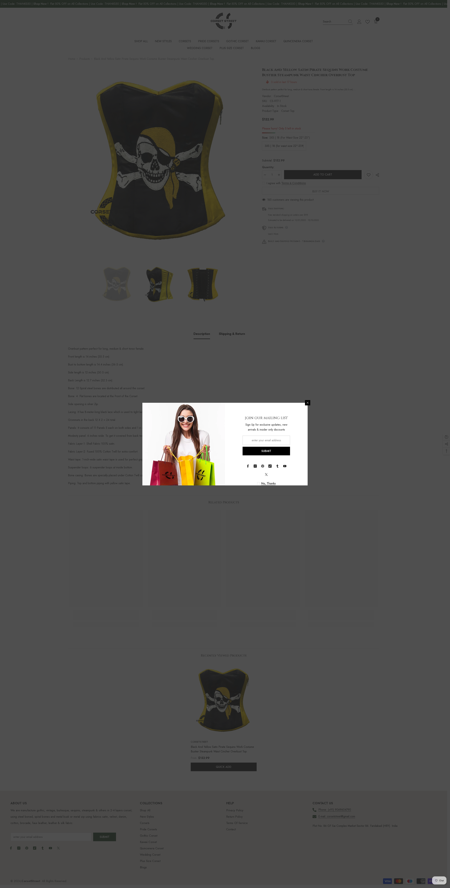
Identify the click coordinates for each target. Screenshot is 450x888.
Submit (266, 451)
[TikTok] (270, 466)
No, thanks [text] (268, 483)
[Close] (307, 402)
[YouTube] (284, 466)
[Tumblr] (277, 466)
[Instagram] (255, 466)
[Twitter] (266, 474)
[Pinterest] (262, 466)
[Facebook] (248, 466)
